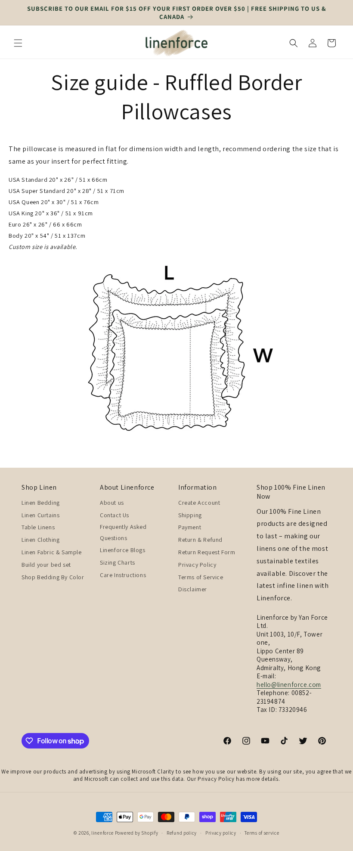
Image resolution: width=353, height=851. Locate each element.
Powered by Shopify (136, 833)
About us (112, 502)
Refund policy (182, 833)
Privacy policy (220, 833)
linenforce (102, 833)
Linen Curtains (40, 515)
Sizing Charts (117, 562)
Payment (189, 527)
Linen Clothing (40, 540)
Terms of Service (200, 577)
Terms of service (262, 833)
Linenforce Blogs (123, 550)
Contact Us (114, 515)
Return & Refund (200, 540)
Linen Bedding (41, 502)
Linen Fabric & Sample (52, 552)
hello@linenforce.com (289, 684)
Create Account (199, 502)
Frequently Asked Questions (123, 532)
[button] (18, 43)
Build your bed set (46, 564)
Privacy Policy (197, 564)
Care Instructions (123, 575)
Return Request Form (206, 552)
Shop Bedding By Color (53, 577)
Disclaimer (192, 589)
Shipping (190, 515)
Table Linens (38, 527)
